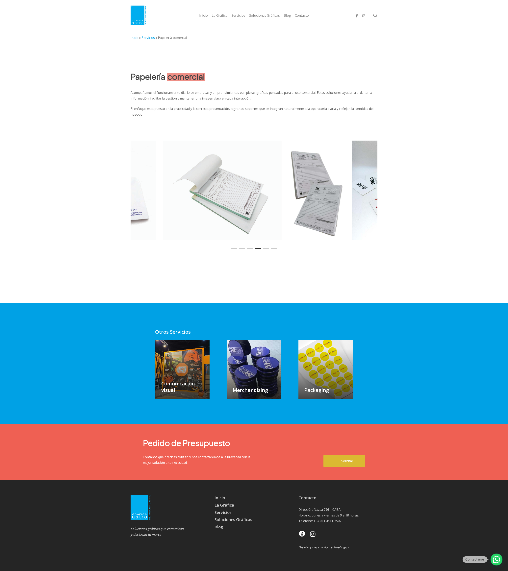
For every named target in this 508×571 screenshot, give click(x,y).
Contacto (307, 497)
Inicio (135, 37)
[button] (344, 461)
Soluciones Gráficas (233, 519)
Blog (219, 527)
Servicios (148, 37)
